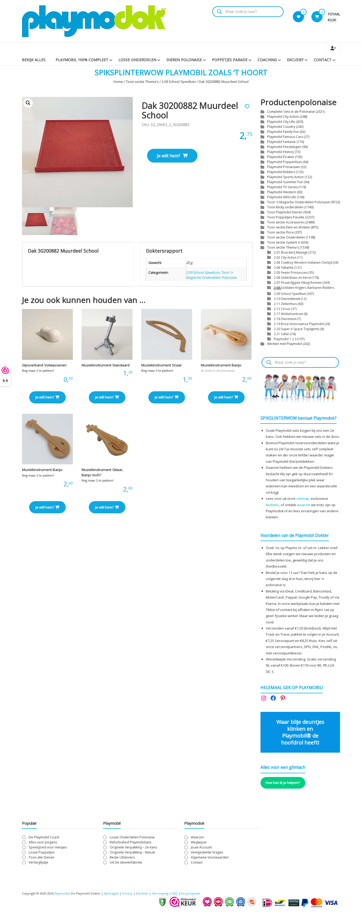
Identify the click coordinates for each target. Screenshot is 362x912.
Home (118, 81)
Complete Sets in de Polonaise (291, 111)
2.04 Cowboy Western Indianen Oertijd (303, 262)
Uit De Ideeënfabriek (126, 862)
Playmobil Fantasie (281, 142)
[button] (28, 103)
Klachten (142, 893)
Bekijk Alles (34, 59)
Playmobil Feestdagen (284, 147)
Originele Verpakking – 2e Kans (133, 847)
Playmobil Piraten (280, 157)
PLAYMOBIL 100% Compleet (82, 59)
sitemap (302, 498)
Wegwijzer (199, 842)
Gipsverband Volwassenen (44, 365)
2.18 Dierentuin (285, 319)
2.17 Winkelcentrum (288, 314)
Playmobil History (280, 152)
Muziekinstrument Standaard (106, 365)
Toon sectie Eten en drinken (288, 227)
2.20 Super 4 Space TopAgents (297, 329)
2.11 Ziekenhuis (285, 304)
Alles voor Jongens (43, 842)
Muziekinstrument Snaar (161, 365)
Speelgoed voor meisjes (48, 847)
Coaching (267, 59)
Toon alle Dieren (41, 857)
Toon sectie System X (283, 242)
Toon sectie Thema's (142, 81)
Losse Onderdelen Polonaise (132, 837)
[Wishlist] (298, 16)
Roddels (272, 504)
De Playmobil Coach (44, 837)
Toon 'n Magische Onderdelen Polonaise (211, 275)
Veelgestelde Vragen (207, 852)
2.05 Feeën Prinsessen (291, 272)
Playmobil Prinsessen (283, 167)
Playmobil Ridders (281, 172)
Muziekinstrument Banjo (221, 365)
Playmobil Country (281, 126)
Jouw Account (201, 847)
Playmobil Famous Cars (285, 136)
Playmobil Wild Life (281, 197)
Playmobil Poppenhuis (284, 162)
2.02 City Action (285, 257)
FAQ (175, 893)
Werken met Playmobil (284, 344)
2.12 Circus (282, 309)
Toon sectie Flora (280, 232)
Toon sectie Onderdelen (286, 237)
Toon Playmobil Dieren (284, 212)
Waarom (197, 837)
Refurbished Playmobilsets (130, 842)
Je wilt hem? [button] (45, 397)
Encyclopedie (190, 893)
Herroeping (160, 893)
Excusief (295, 59)
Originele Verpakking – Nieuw (132, 852)
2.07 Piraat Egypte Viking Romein (298, 282)
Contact (323, 59)
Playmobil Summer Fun (285, 182)
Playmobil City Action (283, 116)
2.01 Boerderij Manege (291, 252)
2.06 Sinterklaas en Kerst (292, 277)
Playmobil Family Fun (283, 131)
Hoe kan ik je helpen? (283, 782)
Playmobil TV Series (282, 187)
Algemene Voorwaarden (210, 857)
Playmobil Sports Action (285, 177)
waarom (303, 504)
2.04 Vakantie (284, 267)
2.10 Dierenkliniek (287, 298)
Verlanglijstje (38, 862)
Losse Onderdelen (137, 59)
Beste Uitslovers (122, 857)
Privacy (127, 893)
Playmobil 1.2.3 (285, 339)
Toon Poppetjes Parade (285, 217)
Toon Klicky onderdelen (285, 207)
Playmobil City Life (281, 121)
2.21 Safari (282, 334)
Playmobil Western (281, 192)
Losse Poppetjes (42, 852)
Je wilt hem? (168, 156)
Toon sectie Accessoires (285, 222)
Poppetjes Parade (230, 59)
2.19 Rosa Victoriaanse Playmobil (299, 324)
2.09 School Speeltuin (179, 81)
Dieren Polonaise (184, 59)
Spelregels (111, 893)
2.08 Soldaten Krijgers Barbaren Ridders (304, 287)
